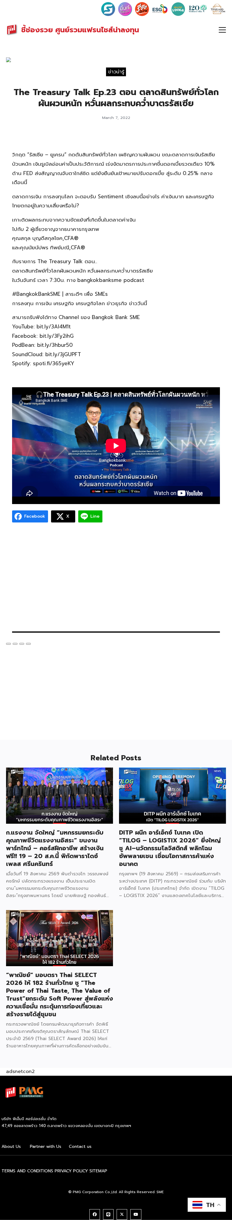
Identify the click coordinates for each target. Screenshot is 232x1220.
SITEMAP (98, 1171)
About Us (11, 1146)
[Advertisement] (116, 580)
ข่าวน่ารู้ (116, 71)
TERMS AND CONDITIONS (27, 1171)
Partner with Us (45, 1146)
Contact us (80, 1146)
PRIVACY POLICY (71, 1171)
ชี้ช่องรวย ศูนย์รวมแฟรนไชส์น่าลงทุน (80, 29)
